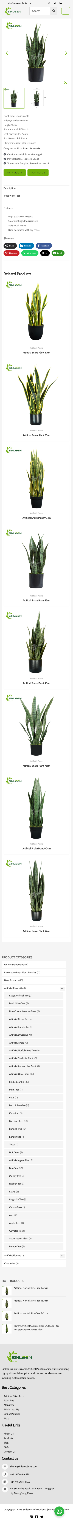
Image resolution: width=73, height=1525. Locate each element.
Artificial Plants (12, 988)
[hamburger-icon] (65, 11)
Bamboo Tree (16, 1121)
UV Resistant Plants (14, 964)
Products (8, 1438)
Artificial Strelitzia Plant (21, 1058)
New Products (11, 980)
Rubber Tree (15, 1183)
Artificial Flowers (12, 1255)
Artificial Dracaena (18, 1034)
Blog (6, 1442)
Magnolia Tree (16, 1199)
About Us (9, 1433)
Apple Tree (14, 1223)
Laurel (12, 1191)
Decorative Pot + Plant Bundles (20, 972)
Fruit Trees (14, 1152)
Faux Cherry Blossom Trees (22, 1011)
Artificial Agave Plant (19, 1160)
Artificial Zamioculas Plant (22, 1066)
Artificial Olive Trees (19, 1073)
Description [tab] (10, 188)
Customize (9, 1263)
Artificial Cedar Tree (19, 1019)
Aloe (11, 1215)
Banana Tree (15, 1128)
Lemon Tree (15, 1246)
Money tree (15, 1175)
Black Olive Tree (17, 1003)
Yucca (12, 1144)
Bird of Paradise (17, 1105)
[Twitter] (54, 3)
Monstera (14, 1113)
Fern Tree (13, 1168)
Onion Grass (15, 1207)
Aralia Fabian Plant (18, 1238)
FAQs (6, 1447)
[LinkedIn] (60, 3)
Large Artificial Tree (19, 995)
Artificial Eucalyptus (19, 1027)
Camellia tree (16, 1230)
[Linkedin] (31, 1516)
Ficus (11, 1097)
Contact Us (10, 1451)
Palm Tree (14, 1089)
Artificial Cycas (16, 1042)
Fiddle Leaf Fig (16, 1081)
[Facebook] (49, 3)
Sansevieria (15, 1136)
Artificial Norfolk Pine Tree (22, 1050)
